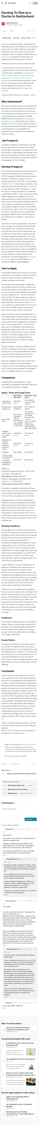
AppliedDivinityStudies (26, 793)
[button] (4, 829)
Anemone (9, 1003)
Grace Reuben (10, 1100)
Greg (35, 54)
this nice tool (11, 184)
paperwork (5, 357)
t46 (32, 789)
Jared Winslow (10, 1077)
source (16, 403)
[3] (22, 324)
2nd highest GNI (14, 124)
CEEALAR (8, 1108)
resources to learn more (21, 75)
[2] (17, 193)
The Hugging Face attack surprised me (20, 1059)
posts (8, 57)
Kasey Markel (10, 1047)
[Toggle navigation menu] (2, 3)
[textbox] (19, 812)
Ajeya (7, 1061)
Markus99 (9, 829)
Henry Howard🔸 (11, 901)
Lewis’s (4, 57)
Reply (4, 855)
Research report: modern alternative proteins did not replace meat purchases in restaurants (21, 1075)
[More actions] (35, 31)
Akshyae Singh (10, 1116)
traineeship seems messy (28, 744)
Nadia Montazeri (12, 23)
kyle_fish (30, 785)
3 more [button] (34, 38)
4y (16, 829)
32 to (30, 302)
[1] (35, 123)
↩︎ (35, 744)
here (29, 189)
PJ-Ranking (27, 324)
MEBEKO (5, 349)
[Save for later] (28, 31)
